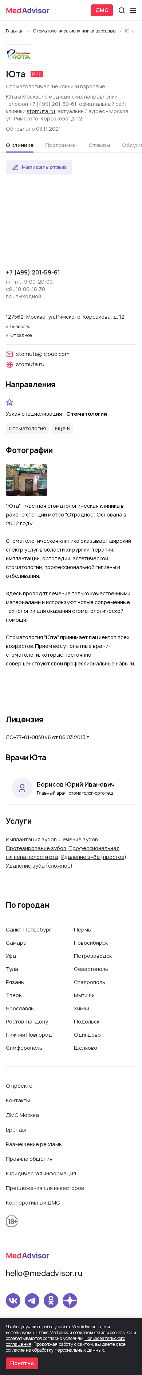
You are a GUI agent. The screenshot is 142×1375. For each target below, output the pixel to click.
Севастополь (91, 968)
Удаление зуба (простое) (93, 856)
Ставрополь (89, 982)
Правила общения (29, 1158)
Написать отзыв (44, 167)
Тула (12, 968)
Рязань (15, 982)
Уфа (11, 955)
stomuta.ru (41, 111)
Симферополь (24, 1047)
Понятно (22, 1363)
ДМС (102, 10)
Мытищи (84, 995)
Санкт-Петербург (29, 929)
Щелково (85, 1047)
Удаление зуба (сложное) (39, 865)
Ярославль (20, 1008)
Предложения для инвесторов (45, 1187)
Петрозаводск (93, 955)
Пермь (82, 929)
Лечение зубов (78, 839)
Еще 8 (62, 428)
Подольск (86, 1021)
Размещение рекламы (34, 1144)
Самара (16, 942)
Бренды (16, 1129)
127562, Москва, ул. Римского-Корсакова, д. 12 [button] (65, 316)
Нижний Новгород (29, 1034)
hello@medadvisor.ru (44, 1273)
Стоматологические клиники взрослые (55, 86)
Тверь (14, 995)
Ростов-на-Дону (27, 1021)
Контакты (18, 1100)
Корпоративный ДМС (33, 1202)
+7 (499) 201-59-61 (33, 272)
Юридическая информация (41, 1173)
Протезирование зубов (36, 848)
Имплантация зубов (31, 839)
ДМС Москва (22, 1114)
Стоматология (27, 428)
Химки (81, 1008)
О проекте (19, 1085)
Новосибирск (91, 942)
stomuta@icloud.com (43, 353)
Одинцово (87, 1034)
